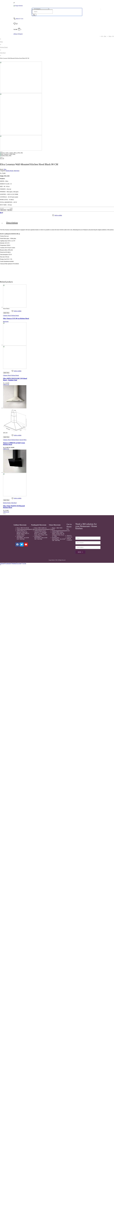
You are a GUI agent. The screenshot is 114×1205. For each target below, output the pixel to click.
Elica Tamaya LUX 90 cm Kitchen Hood (16, 318)
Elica (5, 169)
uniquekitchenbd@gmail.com (27, 529)
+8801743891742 (42, 528)
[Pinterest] (2, 213)
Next (111, 36)
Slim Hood (3, 52)
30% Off (5, 432)
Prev (104, 36)
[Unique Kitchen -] (18, 5)
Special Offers (22, 439)
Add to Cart (3, 210)
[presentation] (0, 157)
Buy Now (10, 210)
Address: (19, 530)
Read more (5, 321)
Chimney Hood (7, 315)
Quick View (6, 312)
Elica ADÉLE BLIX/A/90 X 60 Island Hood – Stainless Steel (15, 379)
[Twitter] (1, 213)
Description (12, 222)
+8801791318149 (24, 528)
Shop (1, 41)
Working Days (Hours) (20, 537)
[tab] (58, 222)
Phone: (18, 528)
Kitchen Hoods (4, 47)
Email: (18, 529)
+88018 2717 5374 (19, 18)
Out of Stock (6, 308)
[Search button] (34, 15)
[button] (0, 564)
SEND (79, 552)
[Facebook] (0, 213)
